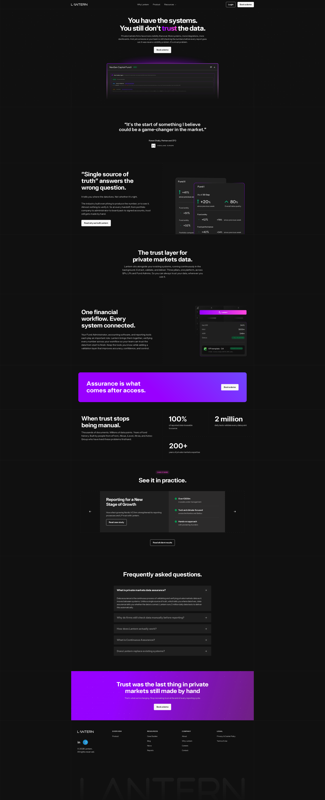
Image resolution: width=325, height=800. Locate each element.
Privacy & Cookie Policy (226, 736)
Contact (185, 750)
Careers (185, 746)
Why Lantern (143, 5)
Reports (150, 750)
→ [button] (235, 511)
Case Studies (152, 736)
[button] (162, 590)
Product (156, 5)
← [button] (90, 511)
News (149, 746)
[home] (79, 4)
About (184, 736)
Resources (169, 5)
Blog (149, 741)
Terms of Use (222, 741)
